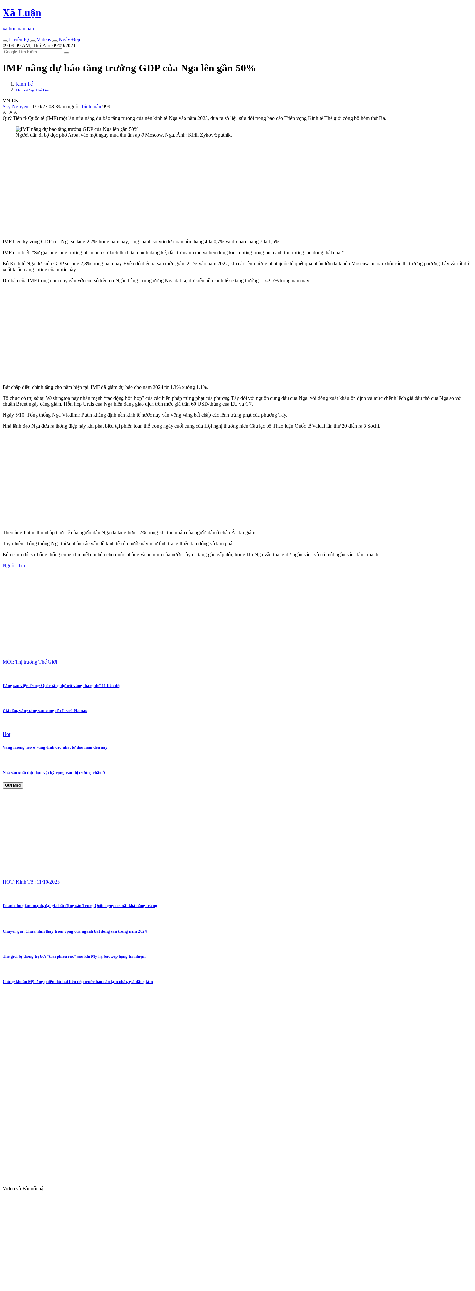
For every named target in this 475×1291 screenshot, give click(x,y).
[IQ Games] (5, 41)
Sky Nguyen (15, 106)
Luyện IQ (18, 39)
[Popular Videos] (33, 41)
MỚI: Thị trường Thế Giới (30, 662)
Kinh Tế (24, 84)
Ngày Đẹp (69, 39)
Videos (43, 39)
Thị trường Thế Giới (33, 90)
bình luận (92, 106)
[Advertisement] (196, 188)
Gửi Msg (13, 785)
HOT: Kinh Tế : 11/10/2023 (31, 882)
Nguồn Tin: (14, 565)
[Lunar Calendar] (55, 41)
